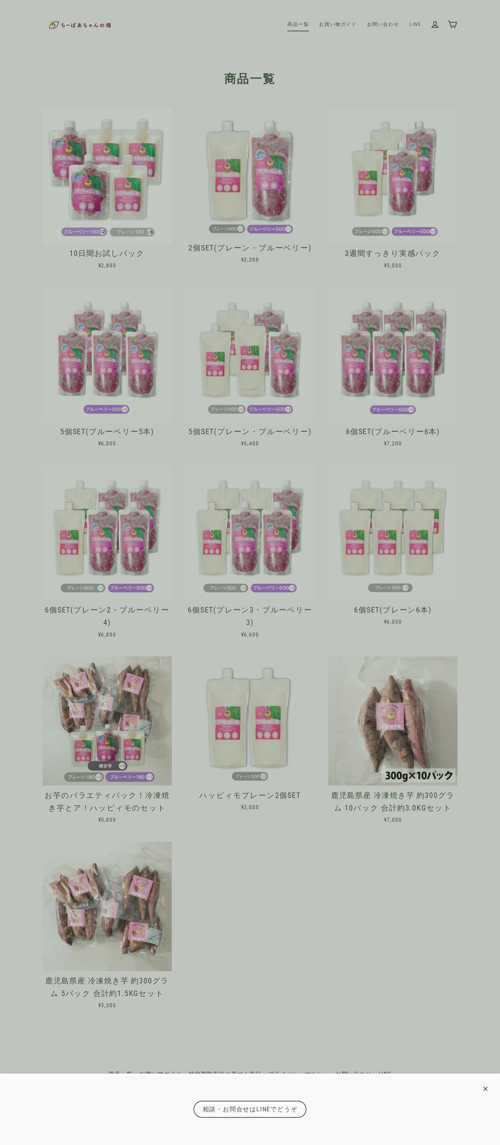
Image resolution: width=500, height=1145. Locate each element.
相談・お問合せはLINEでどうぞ (250, 1109)
